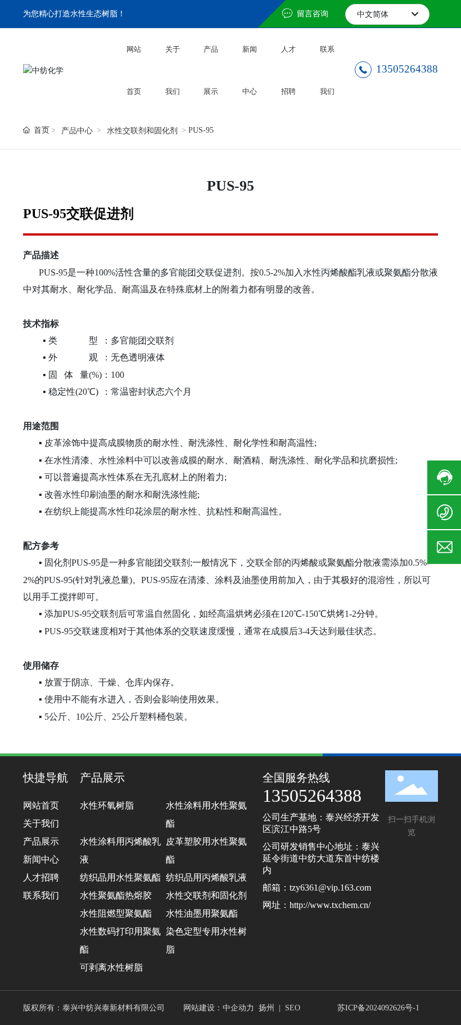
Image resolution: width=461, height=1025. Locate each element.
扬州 (266, 1008)
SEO (292, 1008)
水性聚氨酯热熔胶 (116, 895)
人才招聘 (41, 877)
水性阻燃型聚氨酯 (116, 913)
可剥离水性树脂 (111, 967)
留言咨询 (311, 14)
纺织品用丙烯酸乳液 (206, 877)
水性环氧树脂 (107, 805)
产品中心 (77, 131)
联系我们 (41, 895)
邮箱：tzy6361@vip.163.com (317, 887)
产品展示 (41, 841)
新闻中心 (41, 859)
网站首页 (41, 805)
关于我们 (41, 823)
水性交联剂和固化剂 (142, 131)
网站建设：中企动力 (218, 1008)
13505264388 (405, 69)
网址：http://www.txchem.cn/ (316, 905)
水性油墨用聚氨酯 (202, 913)
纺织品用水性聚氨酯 (120, 877)
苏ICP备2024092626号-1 (378, 1008)
